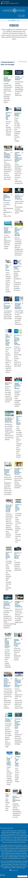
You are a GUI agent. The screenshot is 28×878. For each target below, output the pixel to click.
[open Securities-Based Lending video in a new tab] (20, 266)
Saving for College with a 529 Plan (8, 116)
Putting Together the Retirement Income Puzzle (17, 643)
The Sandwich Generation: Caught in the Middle (7, 155)
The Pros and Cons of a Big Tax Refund (17, 555)
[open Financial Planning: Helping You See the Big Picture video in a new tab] (12, 505)
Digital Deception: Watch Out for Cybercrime (6, 197)
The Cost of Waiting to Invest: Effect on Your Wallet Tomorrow (17, 340)
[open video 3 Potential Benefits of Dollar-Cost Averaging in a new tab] (19, 61)
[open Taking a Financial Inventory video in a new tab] (11, 719)
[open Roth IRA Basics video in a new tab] (11, 383)
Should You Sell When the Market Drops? (18, 420)
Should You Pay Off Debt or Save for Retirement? (9, 420)
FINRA (22, 834)
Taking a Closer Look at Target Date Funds (17, 761)
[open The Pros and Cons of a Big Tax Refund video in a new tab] (20, 553)
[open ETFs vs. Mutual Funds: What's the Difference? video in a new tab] (11, 227)
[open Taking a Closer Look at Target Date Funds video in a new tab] (19, 757)
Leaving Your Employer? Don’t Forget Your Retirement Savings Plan (18, 157)
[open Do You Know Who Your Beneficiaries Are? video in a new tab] (21, 796)
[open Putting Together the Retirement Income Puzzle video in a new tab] (21, 639)
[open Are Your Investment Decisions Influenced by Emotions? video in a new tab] (11, 602)
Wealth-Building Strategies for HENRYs (17, 386)
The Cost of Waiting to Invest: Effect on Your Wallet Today (7, 340)
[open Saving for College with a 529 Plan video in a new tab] (11, 113)
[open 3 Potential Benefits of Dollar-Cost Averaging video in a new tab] (11, 468)
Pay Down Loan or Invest (7, 267)
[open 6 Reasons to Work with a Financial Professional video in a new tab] (22, 601)
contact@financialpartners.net (10, 3)
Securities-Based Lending (17, 268)
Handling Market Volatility (17, 114)
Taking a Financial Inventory (8, 720)
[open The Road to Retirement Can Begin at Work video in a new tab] (11, 303)
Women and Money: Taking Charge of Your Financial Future (7, 643)
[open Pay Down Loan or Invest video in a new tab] (10, 265)
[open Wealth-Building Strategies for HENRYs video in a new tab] (21, 383)
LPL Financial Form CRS (6, 828)
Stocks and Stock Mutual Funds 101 (17, 508)
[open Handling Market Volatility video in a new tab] (20, 113)
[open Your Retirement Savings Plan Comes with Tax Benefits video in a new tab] (22, 228)
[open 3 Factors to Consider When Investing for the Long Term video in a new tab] (21, 719)
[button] (21, 16)
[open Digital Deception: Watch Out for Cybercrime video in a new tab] (11, 195)
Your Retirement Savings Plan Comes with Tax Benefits (18, 231)
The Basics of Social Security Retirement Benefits (17, 471)
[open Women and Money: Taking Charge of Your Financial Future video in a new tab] (10, 638)
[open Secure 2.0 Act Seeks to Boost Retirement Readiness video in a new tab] (22, 303)
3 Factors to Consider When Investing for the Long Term (17, 723)
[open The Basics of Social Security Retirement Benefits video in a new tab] (22, 469)
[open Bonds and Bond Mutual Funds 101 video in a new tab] (11, 552)
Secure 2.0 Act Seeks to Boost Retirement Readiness (18, 306)
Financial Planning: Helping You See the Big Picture (8, 508)
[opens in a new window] (14, 20)
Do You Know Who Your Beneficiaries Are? (16, 799)
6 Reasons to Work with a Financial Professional (18, 604)
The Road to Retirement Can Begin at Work (7, 306)
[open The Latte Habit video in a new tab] (9, 794)
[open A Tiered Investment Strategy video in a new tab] (22, 77)
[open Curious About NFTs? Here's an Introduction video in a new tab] (23, 195)
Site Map (2, 875)
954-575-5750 (5, 1)
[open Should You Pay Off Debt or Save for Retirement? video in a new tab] (13, 418)
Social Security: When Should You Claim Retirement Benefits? (7, 682)
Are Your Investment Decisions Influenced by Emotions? (7, 605)
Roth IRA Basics (7, 383)
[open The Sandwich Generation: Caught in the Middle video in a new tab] (11, 152)
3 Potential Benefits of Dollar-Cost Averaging (7, 472)
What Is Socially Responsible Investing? (7, 79)
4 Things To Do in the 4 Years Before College (9, 761)
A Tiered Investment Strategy (18, 78)
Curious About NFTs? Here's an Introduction (18, 197)
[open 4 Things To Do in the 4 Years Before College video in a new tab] (11, 757)
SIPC (25, 834)
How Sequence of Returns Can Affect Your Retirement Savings (18, 682)
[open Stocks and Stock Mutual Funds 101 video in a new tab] (20, 504)
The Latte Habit (7, 795)
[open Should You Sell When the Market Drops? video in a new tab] (21, 416)
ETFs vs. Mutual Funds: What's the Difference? (7, 230)
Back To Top (22, 876)
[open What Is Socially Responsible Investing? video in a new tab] (11, 77)
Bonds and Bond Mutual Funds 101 (8, 556)
